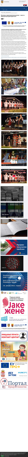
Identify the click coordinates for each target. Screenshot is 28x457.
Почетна (2, 12)
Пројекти (4, 12)
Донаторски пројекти (8, 12)
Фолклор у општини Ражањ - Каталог (6, 167)
